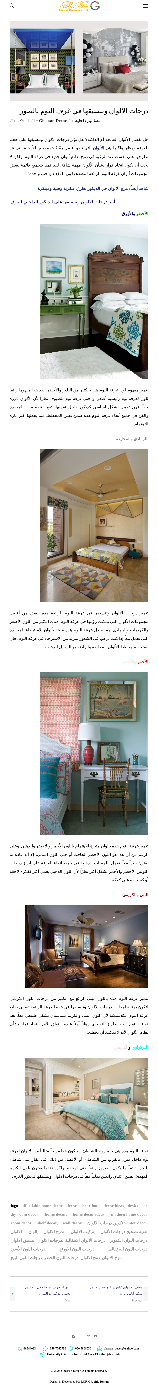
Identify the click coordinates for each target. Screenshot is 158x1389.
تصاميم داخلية (87, 120)
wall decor (72, 1223)
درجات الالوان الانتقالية (85, 1240)
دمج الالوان (90, 1257)
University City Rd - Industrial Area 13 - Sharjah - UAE (83, 1354)
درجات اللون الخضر (61, 1257)
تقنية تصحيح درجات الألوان (124, 1231)
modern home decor (129, 1214)
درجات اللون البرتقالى (127, 1249)
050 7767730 (58, 1348)
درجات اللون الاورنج (76, 1249)
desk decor (137, 1205)
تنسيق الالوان (22, 1240)
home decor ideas (88, 1214)
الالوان (16, 1231)
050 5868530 (83, 1348)
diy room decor (24, 1214)
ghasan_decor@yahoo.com (121, 1348)
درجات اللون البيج (26, 1257)
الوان (32, 1231)
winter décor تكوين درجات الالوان (117, 1223)
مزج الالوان (112, 1257)
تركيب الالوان (82, 1231)
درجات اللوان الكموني (128, 1240)
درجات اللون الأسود (28, 1249)
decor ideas (113, 1205)
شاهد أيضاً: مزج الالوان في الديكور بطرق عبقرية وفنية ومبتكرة (93, 188)
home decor (55, 1214)
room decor (21, 1223)
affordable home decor (42, 1205)
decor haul (90, 1205)
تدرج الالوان (54, 1231)
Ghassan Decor (53, 120)
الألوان (99, 148)
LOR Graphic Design (95, 1381)
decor (71, 1205)
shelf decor (47, 1223)
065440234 (30, 1348)
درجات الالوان (49, 1240)
